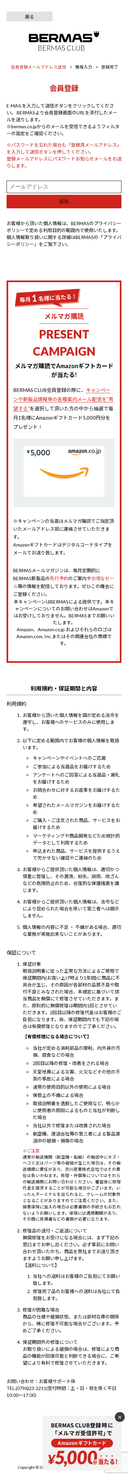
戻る (29, 16)
